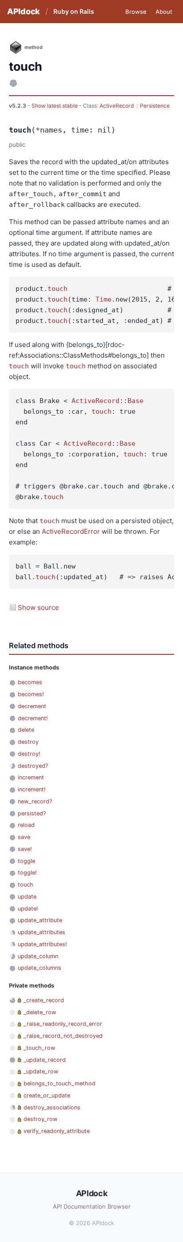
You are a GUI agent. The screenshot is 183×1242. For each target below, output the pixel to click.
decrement (32, 706)
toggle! (27, 872)
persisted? (32, 813)
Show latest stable (55, 105)
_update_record (45, 1060)
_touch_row (39, 1047)
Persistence (155, 105)
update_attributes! (42, 944)
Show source (38, 607)
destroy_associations (52, 1107)
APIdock (23, 11)
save (24, 837)
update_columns (39, 967)
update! (28, 908)
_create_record (44, 1000)
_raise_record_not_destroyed (63, 1035)
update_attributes (41, 932)
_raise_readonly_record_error (63, 1023)
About (163, 11)
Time (103, 299)
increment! (32, 789)
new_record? (35, 801)
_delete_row (40, 1012)
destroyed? (33, 765)
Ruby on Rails (73, 11)
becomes (30, 682)
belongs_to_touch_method (59, 1083)
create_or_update (47, 1095)
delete (26, 729)
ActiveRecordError (71, 531)
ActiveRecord (116, 105)
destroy (28, 741)
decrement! (33, 718)
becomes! (31, 694)
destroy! (29, 753)
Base (135, 401)
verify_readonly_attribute (57, 1131)
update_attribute (40, 920)
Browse (136, 11)
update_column (38, 956)
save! (25, 849)
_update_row (41, 1071)
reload (26, 825)
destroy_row (40, 1119)
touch (58, 289)
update (27, 896)
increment (31, 777)
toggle (26, 861)
